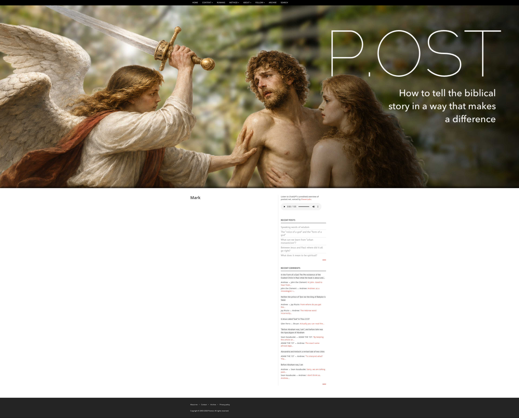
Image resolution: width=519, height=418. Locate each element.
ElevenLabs (306, 199)
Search (284, 3)
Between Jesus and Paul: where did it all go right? (302, 249)
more (324, 260)
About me (194, 405)
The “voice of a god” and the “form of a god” (301, 233)
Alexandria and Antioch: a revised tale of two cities (303, 351)
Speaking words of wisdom (295, 227)
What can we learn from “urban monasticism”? (297, 241)
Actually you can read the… (312, 323)
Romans (221, 3)
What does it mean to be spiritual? (299, 255)
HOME (195, 3)
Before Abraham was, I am (292, 364)
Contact (204, 405)
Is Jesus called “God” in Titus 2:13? (295, 319)
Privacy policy (225, 405)
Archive (273, 3)
